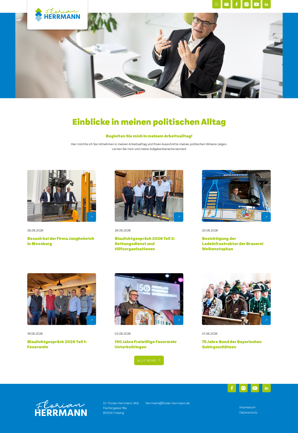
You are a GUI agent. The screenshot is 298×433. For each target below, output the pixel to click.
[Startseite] (57, 15)
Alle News (146, 360)
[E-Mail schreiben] (226, 4)
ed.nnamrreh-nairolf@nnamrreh (168, 403)
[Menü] (216, 4)
